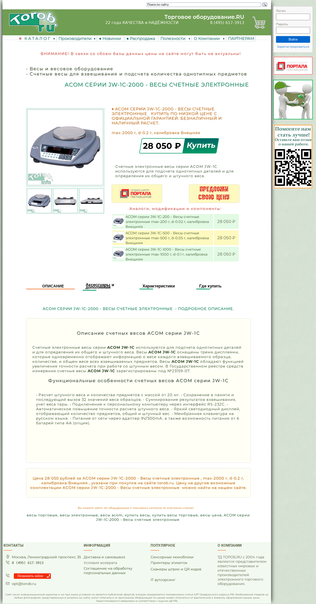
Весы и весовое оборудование (71, 68)
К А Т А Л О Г (37, 38)
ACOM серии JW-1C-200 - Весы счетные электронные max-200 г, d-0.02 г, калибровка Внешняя (167, 222)
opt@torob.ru (24, 584)
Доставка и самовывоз (104, 557)
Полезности (173, 38)
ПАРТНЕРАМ (241, 38)
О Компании (207, 38)
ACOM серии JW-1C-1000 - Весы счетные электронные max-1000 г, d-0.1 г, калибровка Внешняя (166, 254)
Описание (53, 286)
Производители (75, 38)
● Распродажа (141, 38)
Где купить (210, 286)
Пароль (282, 24)
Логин (281, 11)
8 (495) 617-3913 (227, 22)
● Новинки (111, 38)
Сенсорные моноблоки (172, 557)
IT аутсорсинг (163, 580)
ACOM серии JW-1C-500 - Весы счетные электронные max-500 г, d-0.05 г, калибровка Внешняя (167, 238)
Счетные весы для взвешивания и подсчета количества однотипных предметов (138, 73)
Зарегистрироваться (293, 46)
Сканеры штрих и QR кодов (176, 569)
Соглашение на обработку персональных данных (108, 570)
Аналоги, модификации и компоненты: (175, 208)
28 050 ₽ (163, 146)
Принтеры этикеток (169, 563)
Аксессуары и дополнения (100, 286)
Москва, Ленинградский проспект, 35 (46, 557)
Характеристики (158, 286)
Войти (293, 39)
